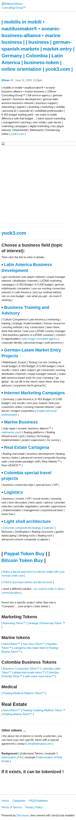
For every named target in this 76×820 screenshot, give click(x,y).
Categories (18, 800)
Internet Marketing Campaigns (34, 393)
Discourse (23, 815)
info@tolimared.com (40, 743)
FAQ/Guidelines (38, 800)
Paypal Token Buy (24, 553)
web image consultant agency (40, 338)
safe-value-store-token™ (40, 676)
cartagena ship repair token (30, 647)
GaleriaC (48, 527)
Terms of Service (11, 807)
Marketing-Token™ (14, 623)
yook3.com (17, 133)
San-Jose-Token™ (34, 643)
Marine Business (21, 422)
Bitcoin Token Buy (22, 560)
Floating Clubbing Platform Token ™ (44, 710)
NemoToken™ (11, 643)
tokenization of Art (12, 757)
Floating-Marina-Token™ (17, 714)
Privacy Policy (34, 807)
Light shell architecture (27, 521)
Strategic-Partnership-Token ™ (46, 623)
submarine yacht (11, 432)
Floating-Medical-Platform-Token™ (24, 693)
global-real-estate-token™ (29, 672)
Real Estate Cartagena (26, 447)
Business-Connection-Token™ (21, 668)
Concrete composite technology (22, 527)
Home (5, 800)
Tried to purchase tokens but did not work (27, 582)
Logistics (13, 492)
